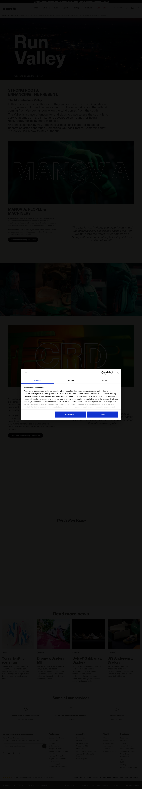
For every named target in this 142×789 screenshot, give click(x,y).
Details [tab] (71, 380)
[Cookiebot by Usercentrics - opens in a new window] (103, 373)
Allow (103, 414)
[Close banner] (117, 373)
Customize (69, 414)
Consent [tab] (37, 380)
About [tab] (104, 380)
